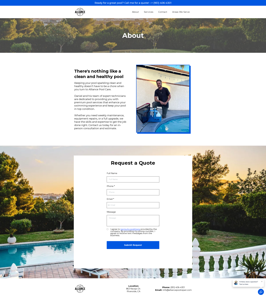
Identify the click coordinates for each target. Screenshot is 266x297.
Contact (162, 12)
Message (111, 212)
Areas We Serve (181, 12)
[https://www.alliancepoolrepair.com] (80, 12)
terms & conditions (130, 229)
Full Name (112, 173)
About (135, 12)
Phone (111, 186)
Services (148, 12)
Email (110, 199)
